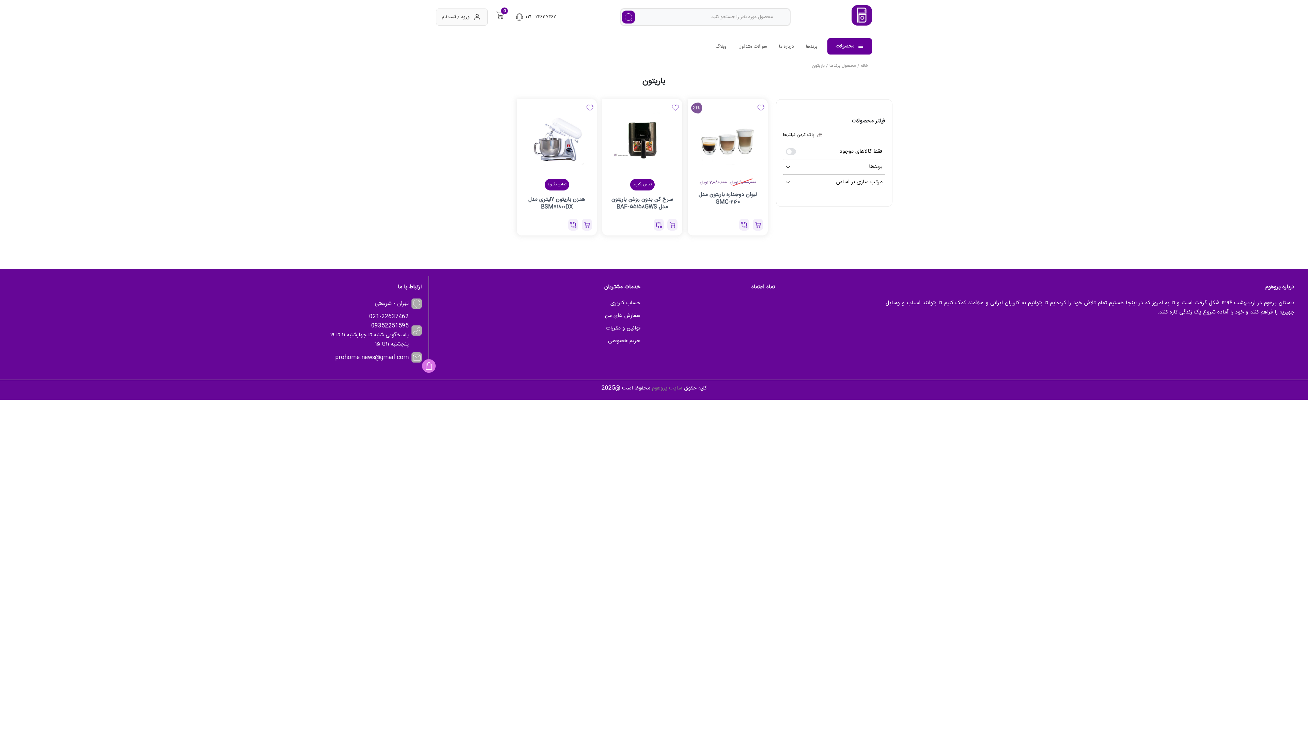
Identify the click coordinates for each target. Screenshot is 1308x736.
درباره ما (786, 47)
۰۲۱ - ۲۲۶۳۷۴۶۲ (541, 17)
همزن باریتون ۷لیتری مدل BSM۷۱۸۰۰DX (556, 203)
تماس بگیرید (642, 185)
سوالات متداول (752, 47)
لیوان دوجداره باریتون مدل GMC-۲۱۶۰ (728, 198)
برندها (811, 47)
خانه (864, 66)
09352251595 (390, 326)
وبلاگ (721, 47)
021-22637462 (389, 316)
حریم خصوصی (624, 341)
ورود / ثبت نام (456, 17)
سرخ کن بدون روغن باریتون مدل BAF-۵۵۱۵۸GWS (642, 203)
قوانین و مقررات (623, 328)
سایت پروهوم (667, 388)
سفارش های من (622, 315)
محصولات (845, 46)
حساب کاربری (625, 303)
